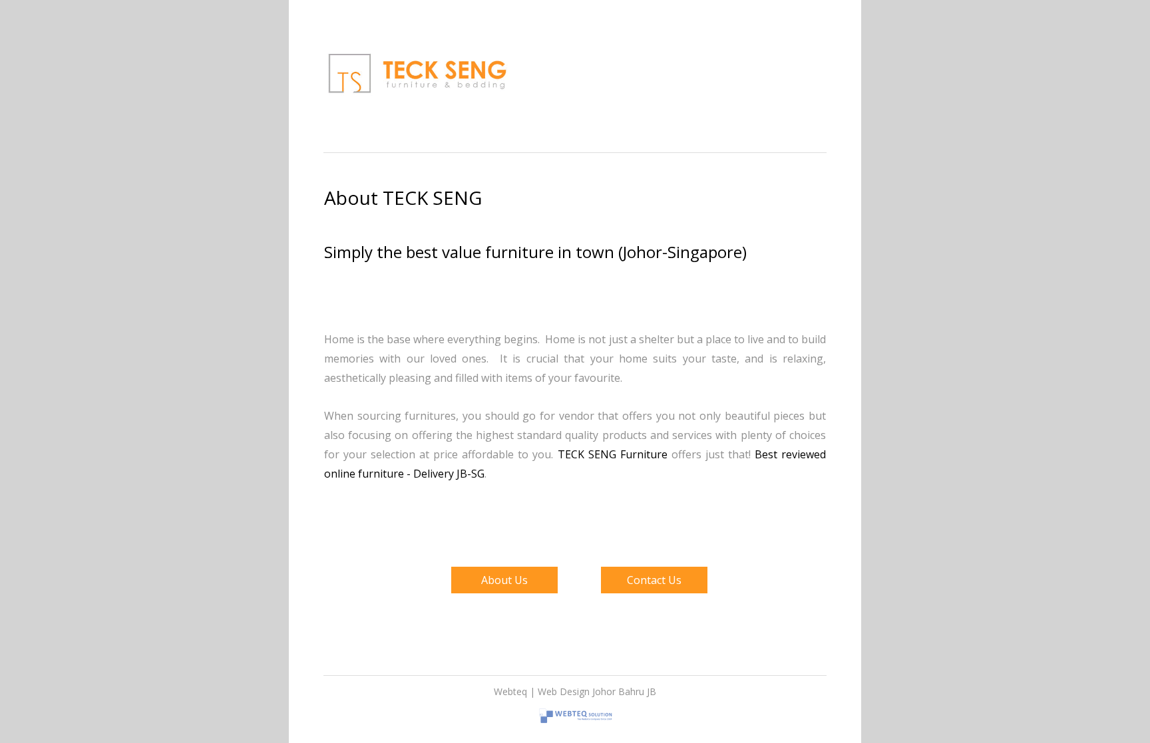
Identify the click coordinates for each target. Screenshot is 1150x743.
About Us (504, 580)
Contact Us (654, 580)
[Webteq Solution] (575, 726)
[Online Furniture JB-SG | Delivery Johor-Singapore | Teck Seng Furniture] (417, 104)
